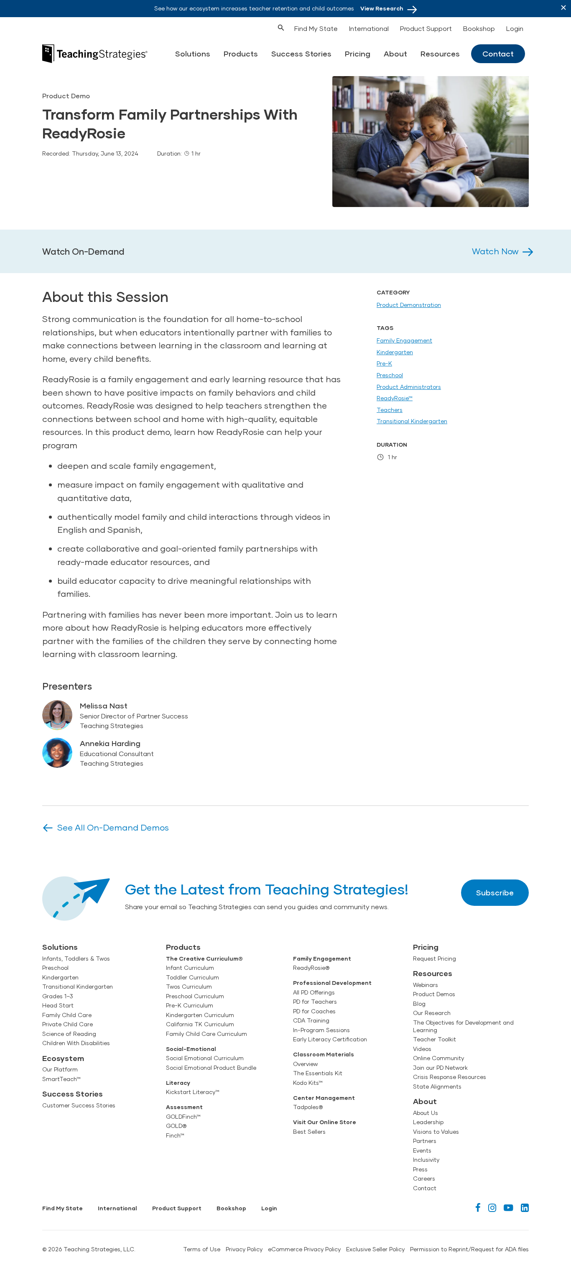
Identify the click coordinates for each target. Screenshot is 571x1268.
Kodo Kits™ (308, 1082)
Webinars (425, 985)
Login (514, 28)
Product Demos (434, 994)
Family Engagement (404, 340)
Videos (422, 1049)
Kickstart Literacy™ (192, 1092)
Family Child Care (67, 1015)
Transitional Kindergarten (412, 421)
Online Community (438, 1058)
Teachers (390, 409)
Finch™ (175, 1135)
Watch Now (495, 251)
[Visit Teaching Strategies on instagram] (492, 1207)
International (369, 28)
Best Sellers (309, 1131)
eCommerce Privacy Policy (304, 1249)
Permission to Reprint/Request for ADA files (469, 1249)
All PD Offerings (314, 992)
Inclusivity (426, 1159)
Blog (419, 1003)
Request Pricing (434, 958)
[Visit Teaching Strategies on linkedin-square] (525, 1207)
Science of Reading (69, 1033)
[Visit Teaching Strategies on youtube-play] (508, 1207)
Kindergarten (395, 352)
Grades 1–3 (57, 996)
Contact (498, 53)
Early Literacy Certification (330, 1039)
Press (420, 1169)
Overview (305, 1064)
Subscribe (495, 892)
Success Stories (301, 53)
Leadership (428, 1122)
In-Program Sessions (321, 1030)
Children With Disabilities (76, 1043)
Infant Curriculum (190, 967)
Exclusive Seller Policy (375, 1249)
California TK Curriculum (200, 1024)
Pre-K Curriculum (189, 1005)
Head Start (58, 1005)
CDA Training (311, 1020)
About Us (425, 1113)
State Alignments (437, 1086)
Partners (424, 1141)
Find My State (316, 28)
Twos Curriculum (189, 986)
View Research (381, 8)
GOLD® (176, 1125)
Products (241, 53)
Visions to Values (436, 1131)
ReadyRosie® (311, 967)
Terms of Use (201, 1249)
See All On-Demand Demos (113, 827)
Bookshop (479, 28)
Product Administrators (409, 386)
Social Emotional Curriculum (205, 1058)
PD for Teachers (315, 1001)
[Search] (265, 26)
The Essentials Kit (317, 1073)
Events (422, 1150)
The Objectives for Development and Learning (463, 1026)
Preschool (390, 375)
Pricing (357, 53)
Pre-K (384, 363)
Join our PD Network (440, 1067)
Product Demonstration (409, 305)
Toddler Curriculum (192, 977)
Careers (424, 1178)
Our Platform (60, 1069)
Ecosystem (63, 1058)
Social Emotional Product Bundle (211, 1067)
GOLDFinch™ (183, 1116)
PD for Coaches (314, 1011)
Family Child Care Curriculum (206, 1033)
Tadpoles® (308, 1107)
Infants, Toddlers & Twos (76, 958)
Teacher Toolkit (434, 1039)
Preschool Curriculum (195, 996)
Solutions (192, 53)
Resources (440, 53)
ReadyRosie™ (395, 398)
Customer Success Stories (78, 1105)
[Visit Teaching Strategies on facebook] (478, 1207)
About (395, 53)
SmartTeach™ (61, 1079)
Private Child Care (67, 1024)
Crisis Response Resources (449, 1077)
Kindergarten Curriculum (200, 1015)
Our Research (432, 1013)
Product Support (426, 28)
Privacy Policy (244, 1249)
